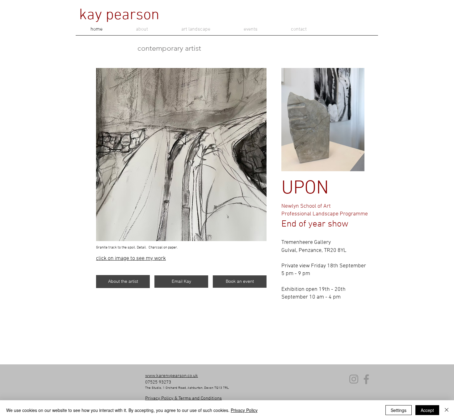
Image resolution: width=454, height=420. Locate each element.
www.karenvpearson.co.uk (171, 376)
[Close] (446, 410)
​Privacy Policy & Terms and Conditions (183, 398)
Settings (398, 410)
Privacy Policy (244, 410)
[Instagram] (354, 379)
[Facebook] (366, 379)
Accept (427, 410)
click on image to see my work (131, 258)
